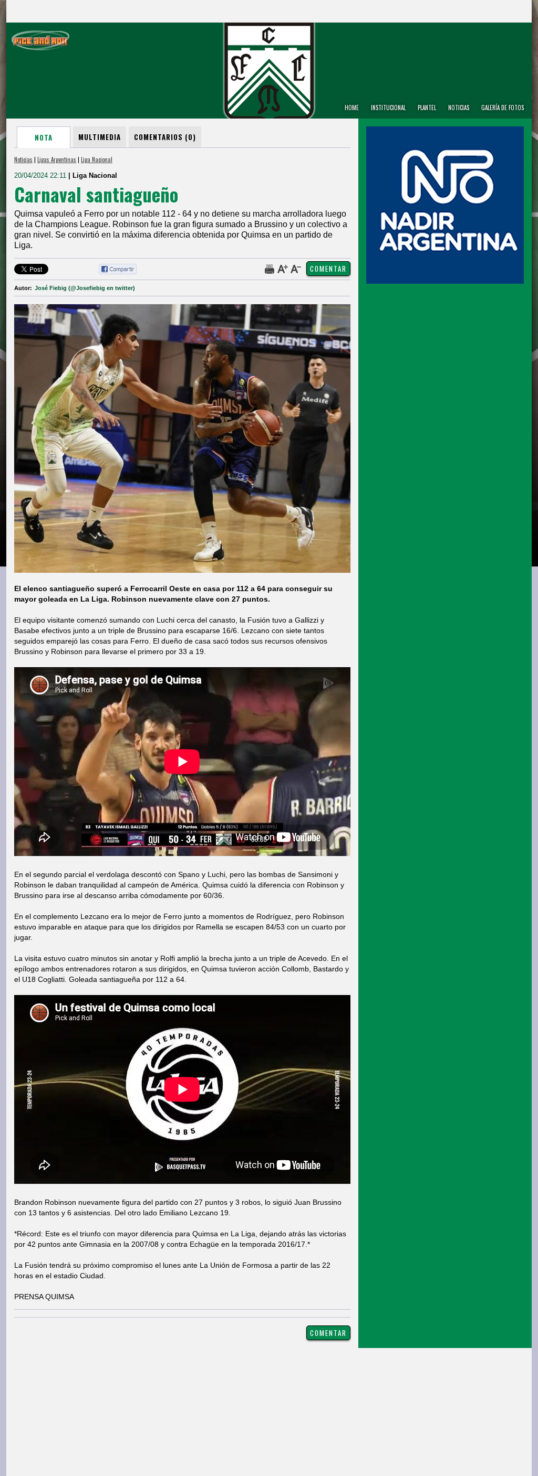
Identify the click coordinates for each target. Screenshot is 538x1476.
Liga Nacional (96, 159)
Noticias (23, 159)
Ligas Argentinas (56, 159)
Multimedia (99, 137)
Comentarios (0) (165, 137)
